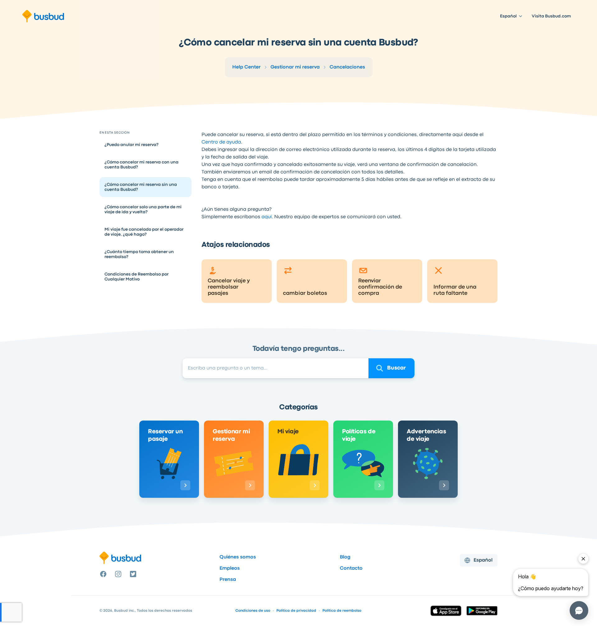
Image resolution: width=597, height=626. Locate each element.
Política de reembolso (341, 610)
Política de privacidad (296, 610)
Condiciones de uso (252, 610)
